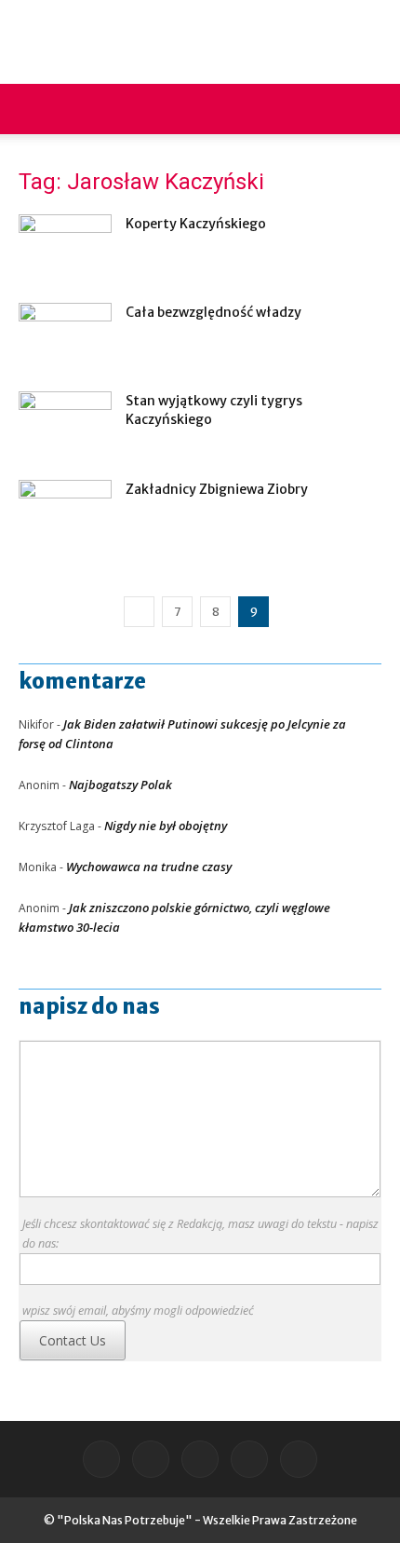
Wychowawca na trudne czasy (149, 866)
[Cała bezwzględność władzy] (65, 335)
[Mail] (150, 1459)
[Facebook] (101, 1459)
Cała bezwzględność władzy (213, 312)
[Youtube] (298, 1459)
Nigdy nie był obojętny (165, 825)
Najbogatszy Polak (120, 784)
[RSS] (200, 1459)
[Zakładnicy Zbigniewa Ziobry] (65, 512)
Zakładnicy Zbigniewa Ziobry (217, 489)
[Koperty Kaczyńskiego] (65, 246)
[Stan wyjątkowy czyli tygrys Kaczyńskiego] (65, 423)
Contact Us (72, 1340)
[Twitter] (249, 1459)
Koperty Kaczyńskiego (196, 223)
